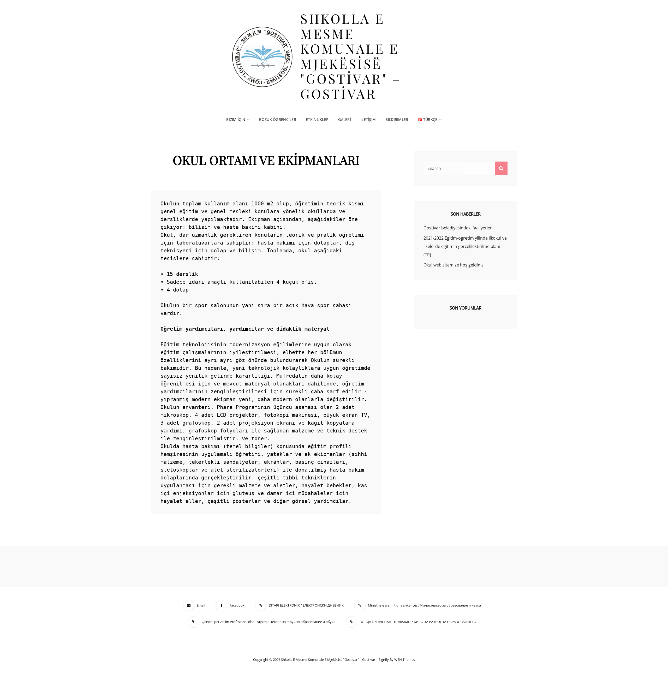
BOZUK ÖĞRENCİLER (277, 119)
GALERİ (344, 119)
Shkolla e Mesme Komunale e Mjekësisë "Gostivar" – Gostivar (350, 56)
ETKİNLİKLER (317, 119)
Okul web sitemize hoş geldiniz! (454, 265)
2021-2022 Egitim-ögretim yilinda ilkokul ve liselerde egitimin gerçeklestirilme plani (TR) (465, 246)
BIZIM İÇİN (235, 119)
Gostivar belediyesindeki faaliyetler (458, 228)
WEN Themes (404, 659)
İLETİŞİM (368, 119)
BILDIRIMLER (396, 119)
